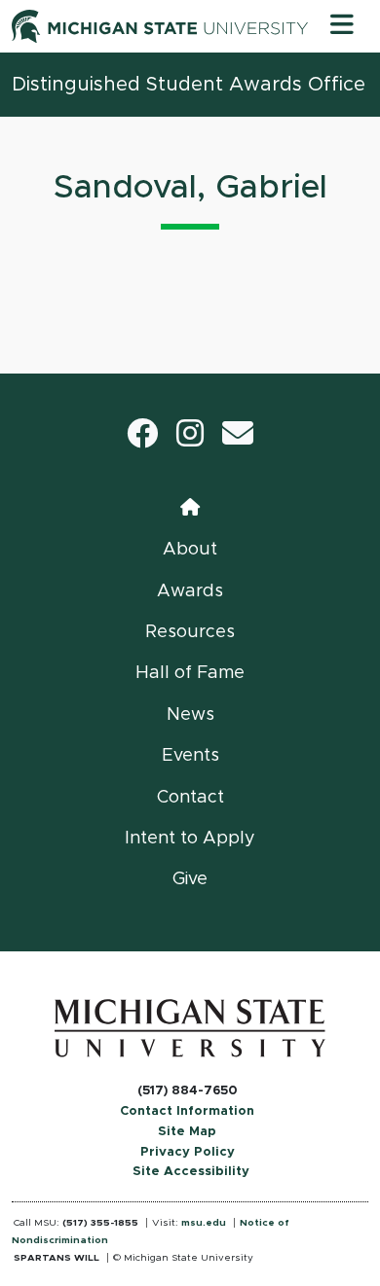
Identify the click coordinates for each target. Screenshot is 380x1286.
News (190, 715)
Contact (190, 797)
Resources (190, 632)
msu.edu (203, 1223)
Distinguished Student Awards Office (188, 84)
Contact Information (187, 1111)
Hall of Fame (190, 673)
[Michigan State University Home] (190, 1028)
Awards (190, 591)
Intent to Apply (190, 838)
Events (190, 756)
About (190, 549)
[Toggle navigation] (342, 26)
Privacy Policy (187, 1152)
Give (190, 879)
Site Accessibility (191, 1171)
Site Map (187, 1131)
